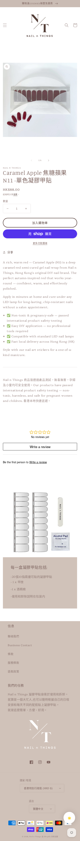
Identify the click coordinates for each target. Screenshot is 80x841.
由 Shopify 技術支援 (50, 836)
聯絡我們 (13, 636)
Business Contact (20, 645)
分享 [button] (10, 252)
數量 (5, 201)
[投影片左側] (31, 160)
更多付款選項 (40, 243)
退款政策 (13, 671)
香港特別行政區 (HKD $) (38, 788)
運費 (15, 194)
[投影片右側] (48, 160)
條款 (10, 654)
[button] (5, 25)
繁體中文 (38, 808)
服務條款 (13, 662)
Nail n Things (35, 836)
